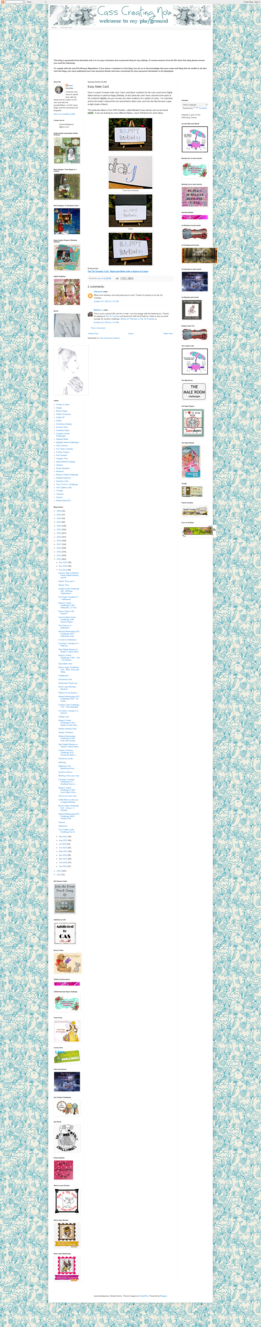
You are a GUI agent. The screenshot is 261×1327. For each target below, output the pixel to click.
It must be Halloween (67, 640)
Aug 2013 (63, 840)
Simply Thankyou (65, 732)
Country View (62, 427)
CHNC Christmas (63, 414)
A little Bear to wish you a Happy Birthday (68, 801)
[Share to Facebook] (129, 278)
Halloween (62, 826)
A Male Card (63, 717)
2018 (59, 541)
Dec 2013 (63, 562)
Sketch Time (63, 585)
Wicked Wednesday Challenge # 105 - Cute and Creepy (67, 738)
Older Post (168, 333)
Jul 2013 (63, 844)
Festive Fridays (62, 452)
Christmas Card (65, 679)
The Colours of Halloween (64, 626)
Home (54, 27)
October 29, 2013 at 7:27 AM (106, 322)
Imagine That (62, 458)
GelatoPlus (143, 1296)
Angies (59, 408)
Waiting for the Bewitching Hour (66, 767)
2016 (59, 548)
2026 (59, 511)
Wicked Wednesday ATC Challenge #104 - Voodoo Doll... (69, 816)
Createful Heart (62, 430)
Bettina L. (98, 310)
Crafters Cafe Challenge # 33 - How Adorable (68, 706)
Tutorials (59, 494)
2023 (59, 522)
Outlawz (59, 465)
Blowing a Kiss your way (68, 776)
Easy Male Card (65, 664)
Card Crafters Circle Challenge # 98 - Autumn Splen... (67, 619)
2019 (59, 537)
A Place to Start (62, 404)
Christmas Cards (65, 758)
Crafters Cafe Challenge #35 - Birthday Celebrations (68, 591)
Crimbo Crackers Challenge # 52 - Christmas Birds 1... (67, 752)
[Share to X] (127, 278)
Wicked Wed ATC (63, 500)
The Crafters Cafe (64, 487)
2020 (59, 533)
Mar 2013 (63, 859)
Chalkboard (63, 675)
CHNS (58, 421)
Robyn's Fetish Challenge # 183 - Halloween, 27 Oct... (68, 605)
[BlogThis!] (124, 278)
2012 (59, 871)
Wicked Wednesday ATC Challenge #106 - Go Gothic (69, 698)
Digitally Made (62, 439)
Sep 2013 (63, 836)
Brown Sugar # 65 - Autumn (66, 612)
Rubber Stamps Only (67, 729)
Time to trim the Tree (67, 796)
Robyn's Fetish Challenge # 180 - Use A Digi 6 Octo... (67, 790)
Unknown (98, 291)
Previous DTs (66, 27)
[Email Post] (117, 278)
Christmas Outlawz (64, 424)
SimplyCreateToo (63, 478)
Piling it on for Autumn (67, 693)
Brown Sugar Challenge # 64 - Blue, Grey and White (68, 669)
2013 (59, 559)
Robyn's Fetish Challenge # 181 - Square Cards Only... (68, 722)
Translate (203, 108)
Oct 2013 (63, 570)
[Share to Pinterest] (132, 278)
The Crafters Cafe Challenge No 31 (66, 830)
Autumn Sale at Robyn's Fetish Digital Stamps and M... (68, 575)
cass (70, 85)
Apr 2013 (63, 855)
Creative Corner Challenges (63, 435)
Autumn (61, 822)
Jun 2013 (63, 848)
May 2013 (63, 851)
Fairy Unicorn (62, 445)
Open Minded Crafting (65, 462)
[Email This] (121, 278)
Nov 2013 (63, 566)
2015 (59, 552)
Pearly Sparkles (63, 468)
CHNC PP (60, 417)
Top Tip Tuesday (112, 316)
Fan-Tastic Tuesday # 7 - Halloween (68, 598)
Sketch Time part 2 (66, 581)
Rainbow (60, 471)
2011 (59, 874)
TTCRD (59, 491)
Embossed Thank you (67, 683)
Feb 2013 (63, 862)
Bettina (124, 319)
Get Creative (61, 455)
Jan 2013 (63, 866)
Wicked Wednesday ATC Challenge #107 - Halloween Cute (69, 633)
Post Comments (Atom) (110, 338)
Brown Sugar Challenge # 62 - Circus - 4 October (68, 808)
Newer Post (93, 333)
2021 (59, 529)
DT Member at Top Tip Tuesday (140, 319)
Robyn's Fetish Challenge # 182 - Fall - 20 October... (69, 657)
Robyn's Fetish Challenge (67, 475)
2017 (59, 544)
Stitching (62, 762)
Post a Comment (98, 328)
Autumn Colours (65, 772)
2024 (59, 518)
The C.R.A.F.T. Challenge (67, 484)
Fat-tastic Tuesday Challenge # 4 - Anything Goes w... (67, 781)
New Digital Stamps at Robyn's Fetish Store (68, 650)
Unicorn (59, 497)
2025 (59, 515)
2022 (59, 526)
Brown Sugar (61, 411)
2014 (59, 555)
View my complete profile (64, 114)
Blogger (163, 1296)
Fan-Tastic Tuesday (64, 449)
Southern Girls (62, 481)
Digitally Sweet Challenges (67, 442)
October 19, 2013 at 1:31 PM (106, 301)
